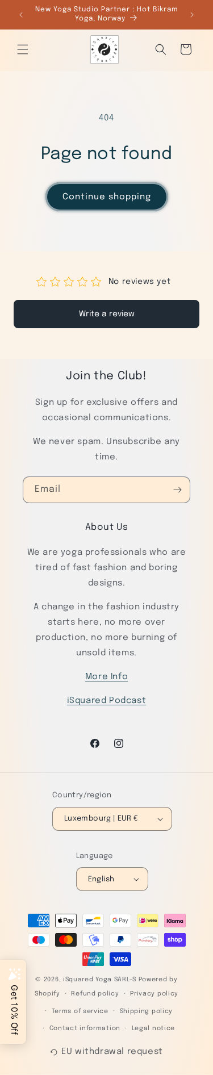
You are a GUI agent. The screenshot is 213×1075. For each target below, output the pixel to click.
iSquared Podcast (107, 700)
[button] (22, 49)
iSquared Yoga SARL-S (99, 979)
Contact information (84, 1028)
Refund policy (95, 993)
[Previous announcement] (21, 14)
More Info (106, 676)
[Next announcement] (191, 14)
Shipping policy (146, 1011)
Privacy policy (154, 993)
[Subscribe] (177, 489)
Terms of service (80, 1011)
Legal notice (153, 1028)
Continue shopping (106, 197)
